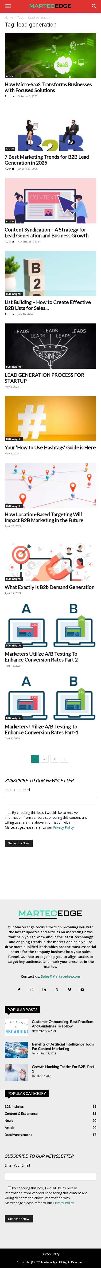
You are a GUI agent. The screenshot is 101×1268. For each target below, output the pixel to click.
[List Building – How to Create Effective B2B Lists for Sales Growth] (50, 273)
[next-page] (64, 759)
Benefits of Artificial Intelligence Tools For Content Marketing (63, 1046)
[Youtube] (82, 990)
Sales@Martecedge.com (60, 976)
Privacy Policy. (63, 827)
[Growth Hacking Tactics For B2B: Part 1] (16, 1072)
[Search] (94, 6)
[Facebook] (18, 990)
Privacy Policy (50, 1254)
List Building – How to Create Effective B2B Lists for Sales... (48, 305)
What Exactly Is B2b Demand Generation (49, 587)
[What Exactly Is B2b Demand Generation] (50, 558)
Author (9, 96)
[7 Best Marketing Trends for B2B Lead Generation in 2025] (50, 128)
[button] (8, 6)
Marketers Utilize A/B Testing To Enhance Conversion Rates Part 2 (41, 656)
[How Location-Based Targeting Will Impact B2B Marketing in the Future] (50, 485)
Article (10, 76)
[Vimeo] (69, 990)
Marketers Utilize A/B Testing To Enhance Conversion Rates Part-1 (41, 729)
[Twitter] (57, 990)
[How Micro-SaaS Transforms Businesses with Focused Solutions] (50, 55)
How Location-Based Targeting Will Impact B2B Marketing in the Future (44, 517)
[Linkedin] (44, 990)
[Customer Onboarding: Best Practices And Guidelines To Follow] (16, 1027)
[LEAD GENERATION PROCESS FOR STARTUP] (50, 346)
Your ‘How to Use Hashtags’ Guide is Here (50, 447)
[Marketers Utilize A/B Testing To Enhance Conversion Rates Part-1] (50, 697)
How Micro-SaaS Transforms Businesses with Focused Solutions (48, 87)
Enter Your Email (17, 790)
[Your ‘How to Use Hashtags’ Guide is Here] (50, 419)
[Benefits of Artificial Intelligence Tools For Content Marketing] (16, 1050)
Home (9, 17)
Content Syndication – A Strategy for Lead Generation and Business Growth (47, 232)
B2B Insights (14, 294)
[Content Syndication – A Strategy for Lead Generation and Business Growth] (50, 200)
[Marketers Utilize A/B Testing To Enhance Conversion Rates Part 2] (50, 625)
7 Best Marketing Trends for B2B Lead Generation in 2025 (47, 159)
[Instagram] (31, 989)
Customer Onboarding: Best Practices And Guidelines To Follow (62, 1023)
